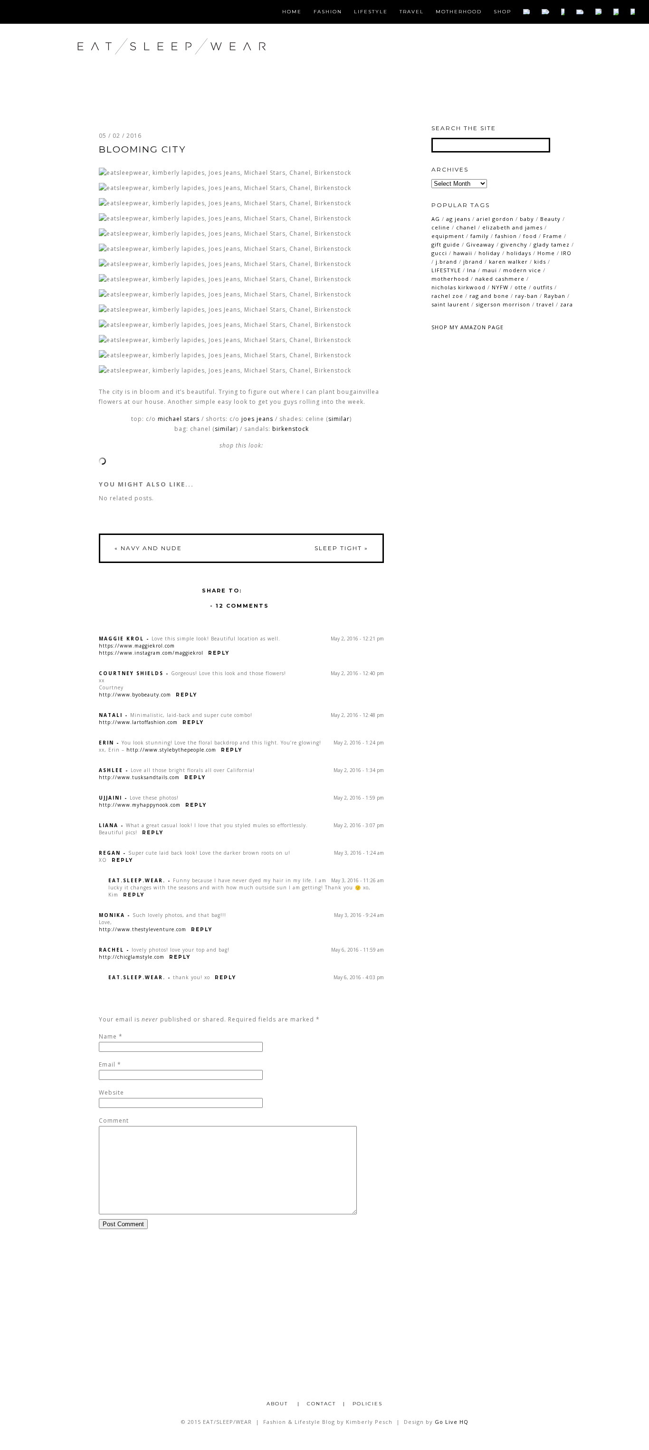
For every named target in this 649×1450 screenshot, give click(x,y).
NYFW (500, 287)
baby (527, 218)
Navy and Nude (148, 548)
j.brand (446, 261)
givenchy (514, 244)
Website (111, 1092)
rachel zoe (447, 295)
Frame (552, 235)
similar (339, 419)
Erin (106, 742)
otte (521, 287)
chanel (466, 227)
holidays (518, 253)
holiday (489, 253)
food (530, 235)
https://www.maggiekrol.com (137, 645)
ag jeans (458, 218)
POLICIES (367, 1404)
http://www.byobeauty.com (135, 694)
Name (108, 1036)
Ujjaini (110, 797)
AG (435, 218)
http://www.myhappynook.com (140, 804)
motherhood (450, 278)
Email (107, 1064)
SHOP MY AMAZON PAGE (467, 327)
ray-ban (526, 295)
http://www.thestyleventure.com (142, 929)
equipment (447, 235)
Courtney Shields (131, 673)
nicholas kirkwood (458, 287)
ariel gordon (495, 218)
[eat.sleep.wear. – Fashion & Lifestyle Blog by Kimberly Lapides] (202, 66)
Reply (218, 653)
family (479, 235)
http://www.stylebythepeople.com (171, 749)
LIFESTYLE (446, 270)
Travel (412, 12)
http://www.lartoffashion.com (138, 722)
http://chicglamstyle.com (131, 957)
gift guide (445, 244)
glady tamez (552, 244)
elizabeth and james (512, 227)
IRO (566, 253)
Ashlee (111, 770)
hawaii (462, 253)
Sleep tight (341, 548)
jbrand (473, 261)
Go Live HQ (451, 1421)
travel (545, 304)
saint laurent (450, 304)
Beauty (550, 218)
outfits (543, 287)
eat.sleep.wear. (136, 880)
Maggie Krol (121, 638)
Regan (110, 852)
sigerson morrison (503, 304)
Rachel (111, 949)
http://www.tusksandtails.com (139, 777)
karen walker (508, 261)
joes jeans (257, 419)
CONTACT (321, 1404)
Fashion (328, 12)
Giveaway (480, 244)
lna (471, 270)
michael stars (179, 419)
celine (440, 227)
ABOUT (278, 1404)
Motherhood (459, 12)
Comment (114, 1120)
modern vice (522, 270)
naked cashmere (500, 278)
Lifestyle (371, 12)
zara (566, 304)
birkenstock (290, 429)
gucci (439, 253)
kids (540, 261)
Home (292, 12)
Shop (502, 12)
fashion (506, 235)
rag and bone (489, 295)
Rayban (554, 295)
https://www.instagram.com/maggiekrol (151, 652)
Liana (108, 825)
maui (489, 270)
